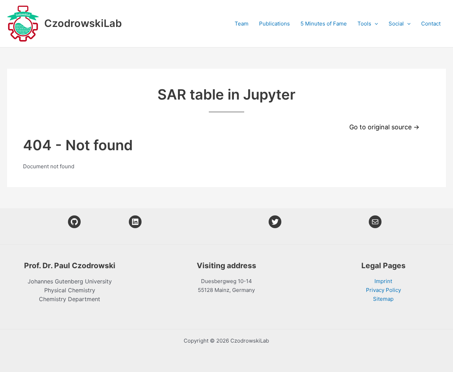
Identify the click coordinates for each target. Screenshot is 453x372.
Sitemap (383, 298)
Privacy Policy (383, 290)
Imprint (383, 281)
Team (241, 23)
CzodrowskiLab (83, 23)
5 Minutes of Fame (323, 23)
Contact (431, 23)
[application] (374, 23)
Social (396, 23)
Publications (274, 23)
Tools (364, 23)
